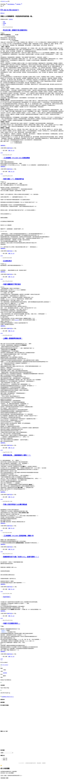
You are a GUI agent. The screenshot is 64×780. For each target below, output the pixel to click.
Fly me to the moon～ (9, 10)
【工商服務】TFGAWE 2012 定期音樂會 (16, 158)
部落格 (4, 23)
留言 (11, 148)
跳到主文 (2, 13)
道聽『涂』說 (11, 150)
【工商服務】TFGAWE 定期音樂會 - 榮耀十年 (18, 536)
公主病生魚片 (7, 261)
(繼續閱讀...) (3, 145)
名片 (4, 24)
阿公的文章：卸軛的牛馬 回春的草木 (15, 30)
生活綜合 (11, 19)
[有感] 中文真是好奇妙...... (11, 623)
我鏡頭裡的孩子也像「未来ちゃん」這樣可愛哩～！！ (21, 557)
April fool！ (7, 596)
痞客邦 (8, 148)
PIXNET (22, 763)
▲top (1, 152)
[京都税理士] (7, 696)
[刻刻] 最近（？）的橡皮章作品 (13, 179)
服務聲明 (44, 763)
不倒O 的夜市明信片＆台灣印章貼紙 (15, 504)
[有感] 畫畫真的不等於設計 (12, 284)
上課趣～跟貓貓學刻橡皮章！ (12, 338)
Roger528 (17, 319)
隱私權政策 (39, 763)
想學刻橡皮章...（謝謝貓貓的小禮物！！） (17, 455)
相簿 (4, 21)
